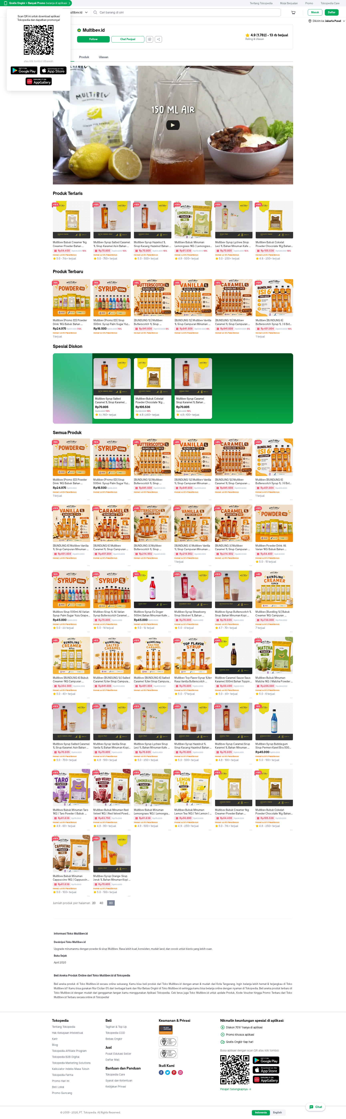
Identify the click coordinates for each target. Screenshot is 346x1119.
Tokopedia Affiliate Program (69, 1050)
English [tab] (277, 1112)
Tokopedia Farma (62, 1074)
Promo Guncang (62, 1093)
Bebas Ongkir (114, 1038)
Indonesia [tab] (261, 1112)
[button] (327, 21)
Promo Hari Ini (60, 1081)
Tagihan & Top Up (116, 1026)
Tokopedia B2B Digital (65, 1056)
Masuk (315, 12)
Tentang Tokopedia (261, 3)
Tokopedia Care (330, 3)
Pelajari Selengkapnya (233, 1089)
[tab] (84, 57)
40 (101, 903)
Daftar (331, 12)
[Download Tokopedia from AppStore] (266, 1070)
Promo (309, 3)
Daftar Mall (113, 1059)
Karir (55, 1038)
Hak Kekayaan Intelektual (67, 1032)
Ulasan (103, 57)
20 (94, 903)
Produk (84, 57)
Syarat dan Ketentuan (119, 1080)
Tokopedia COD (115, 1032)
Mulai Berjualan (289, 3)
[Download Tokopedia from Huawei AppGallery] (266, 1079)
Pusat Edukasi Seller (118, 1053)
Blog (55, 1044)
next (291, 231)
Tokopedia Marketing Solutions (71, 1062)
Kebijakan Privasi (116, 1086)
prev (54, 231)
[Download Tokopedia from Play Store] (266, 1060)
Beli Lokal (58, 1087)
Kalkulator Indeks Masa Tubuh (70, 1068)
